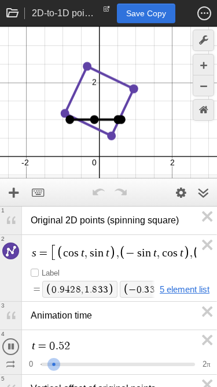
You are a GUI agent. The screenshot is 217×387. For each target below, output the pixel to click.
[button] (204, 13)
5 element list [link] (184, 289)
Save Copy (146, 13)
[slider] (57, 362)
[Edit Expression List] (181, 192)
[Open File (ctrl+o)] (12, 13)
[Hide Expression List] (203, 192)
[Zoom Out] (203, 85)
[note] (107, 11)
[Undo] (99, 192)
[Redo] (121, 192)
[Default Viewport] (203, 110)
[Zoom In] (203, 65)
